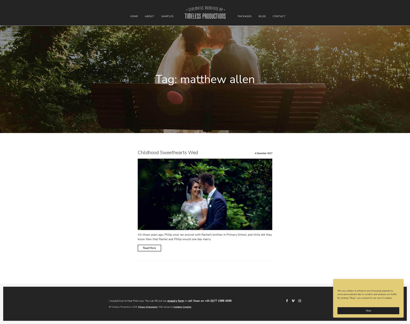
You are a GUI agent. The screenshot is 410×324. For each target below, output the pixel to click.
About (149, 16)
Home (134, 16)
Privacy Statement (148, 307)
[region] (368, 298)
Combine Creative (182, 307)
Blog (262, 16)
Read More (149, 248)
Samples (167, 16)
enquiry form (175, 301)
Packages (245, 16)
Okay (368, 310)
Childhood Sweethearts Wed (168, 152)
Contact (279, 16)
